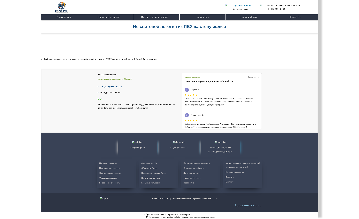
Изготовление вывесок (109, 168)
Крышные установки (150, 183)
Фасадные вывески (108, 178)
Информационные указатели (196, 163)
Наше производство (234, 172)
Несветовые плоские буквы (153, 173)
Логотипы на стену (192, 173)
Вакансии (229, 177)
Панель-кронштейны (150, 178)
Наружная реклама (108, 163)
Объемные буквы (149, 168)
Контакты (229, 182)
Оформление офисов (193, 168)
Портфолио (188, 183)
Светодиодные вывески (110, 173)
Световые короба (149, 163)
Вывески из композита (109, 183)
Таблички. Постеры (192, 178)
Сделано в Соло (248, 205)
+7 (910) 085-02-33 (241, 5)
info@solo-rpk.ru (240, 9)
